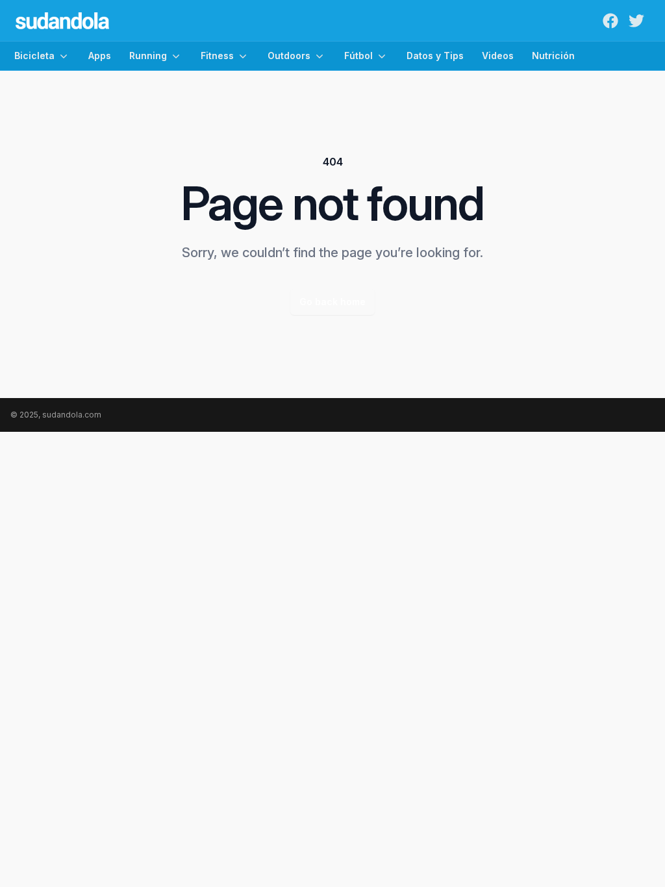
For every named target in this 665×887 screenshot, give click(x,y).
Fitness (217, 55)
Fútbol (358, 55)
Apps (99, 55)
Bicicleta (34, 55)
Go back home (332, 301)
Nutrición (553, 55)
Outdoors (289, 55)
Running (148, 55)
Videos (498, 55)
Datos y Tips (435, 55)
